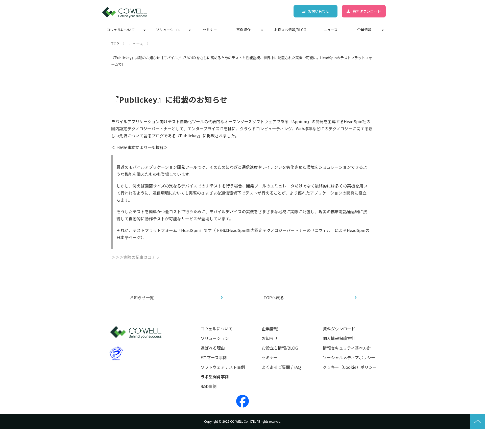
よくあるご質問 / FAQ (281, 367)
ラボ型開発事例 (215, 376)
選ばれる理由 (213, 348)
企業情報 (364, 29)
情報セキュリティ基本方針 (347, 348)
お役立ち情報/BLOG (290, 29)
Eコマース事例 (214, 357)
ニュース (330, 29)
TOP (115, 43)
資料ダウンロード (367, 11)
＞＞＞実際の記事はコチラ (135, 257)
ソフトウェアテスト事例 (223, 367)
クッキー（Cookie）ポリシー (350, 367)
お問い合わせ (318, 11)
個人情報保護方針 (339, 338)
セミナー (210, 29)
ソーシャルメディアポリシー (349, 357)
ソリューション (168, 29)
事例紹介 (243, 29)
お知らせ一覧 (142, 297)
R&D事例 (209, 386)
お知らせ (270, 338)
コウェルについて (121, 29)
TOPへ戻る (273, 297)
